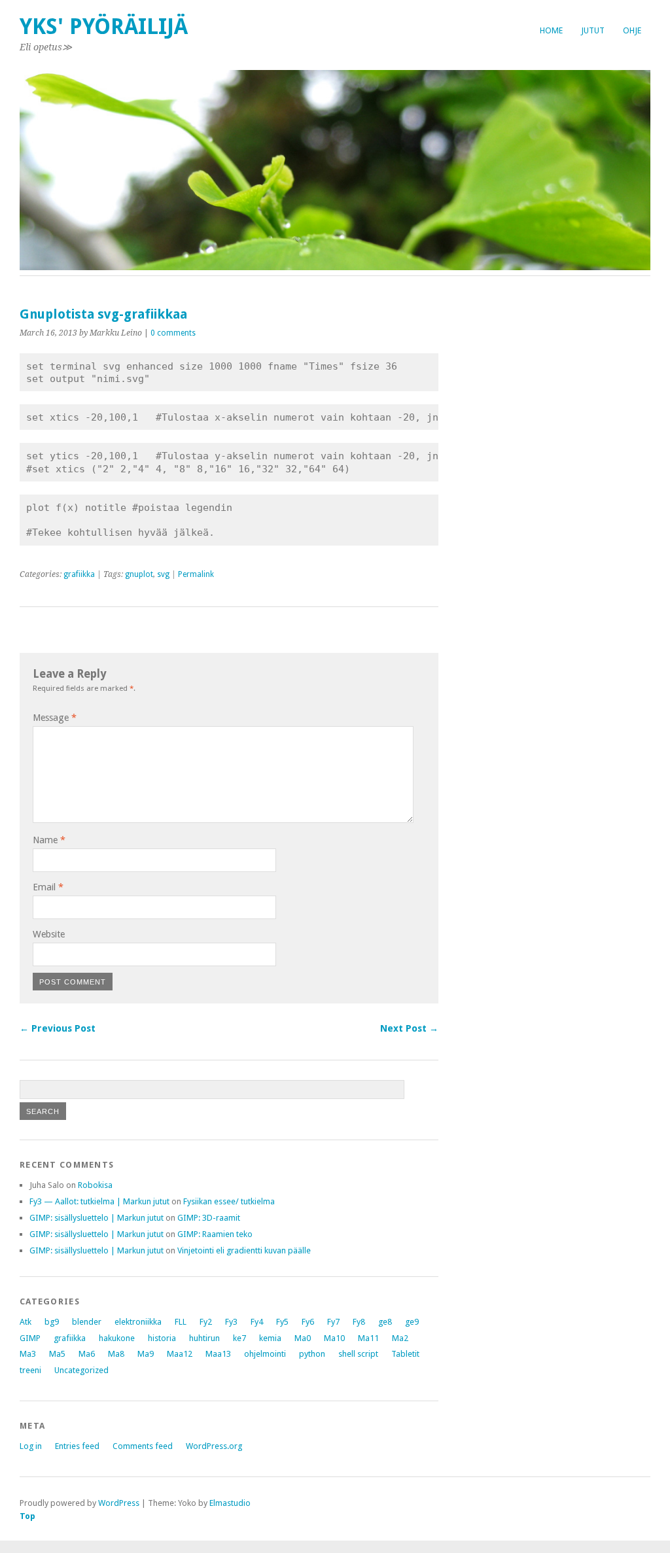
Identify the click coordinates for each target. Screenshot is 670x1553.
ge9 (412, 1322)
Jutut (593, 30)
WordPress (118, 1503)
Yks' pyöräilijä (104, 26)
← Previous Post (58, 1028)
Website (49, 934)
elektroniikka (138, 1322)
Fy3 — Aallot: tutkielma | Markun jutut (99, 1201)
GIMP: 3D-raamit (208, 1218)
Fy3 (231, 1322)
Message (55, 717)
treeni (30, 1370)
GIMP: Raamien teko (215, 1234)
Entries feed (77, 1446)
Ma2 (400, 1338)
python (312, 1354)
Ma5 (57, 1354)
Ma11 (368, 1338)
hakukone (117, 1338)
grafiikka (79, 574)
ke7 (239, 1338)
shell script (358, 1354)
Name (49, 840)
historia (162, 1338)
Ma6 (87, 1354)
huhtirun (204, 1338)
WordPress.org (214, 1446)
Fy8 (359, 1322)
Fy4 (257, 1322)
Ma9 (145, 1354)
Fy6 (308, 1322)
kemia (270, 1338)
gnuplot (139, 574)
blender (86, 1322)
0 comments (173, 333)
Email (48, 887)
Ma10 (334, 1338)
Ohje (632, 30)
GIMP (30, 1338)
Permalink (196, 574)
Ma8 (116, 1354)
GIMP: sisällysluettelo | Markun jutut (96, 1218)
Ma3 (28, 1354)
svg (163, 574)
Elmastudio (230, 1503)
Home (551, 30)
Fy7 (333, 1322)
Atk (25, 1322)
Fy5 (282, 1322)
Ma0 (302, 1338)
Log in (31, 1446)
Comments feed (143, 1446)
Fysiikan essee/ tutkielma (229, 1201)
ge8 (385, 1322)
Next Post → (409, 1028)
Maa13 (218, 1354)
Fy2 (206, 1322)
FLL (180, 1322)
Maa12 (179, 1354)
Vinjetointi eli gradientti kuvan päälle (244, 1250)
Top (27, 1516)
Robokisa (95, 1185)
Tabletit (405, 1354)
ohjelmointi (265, 1354)
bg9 (51, 1322)
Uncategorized (81, 1370)
